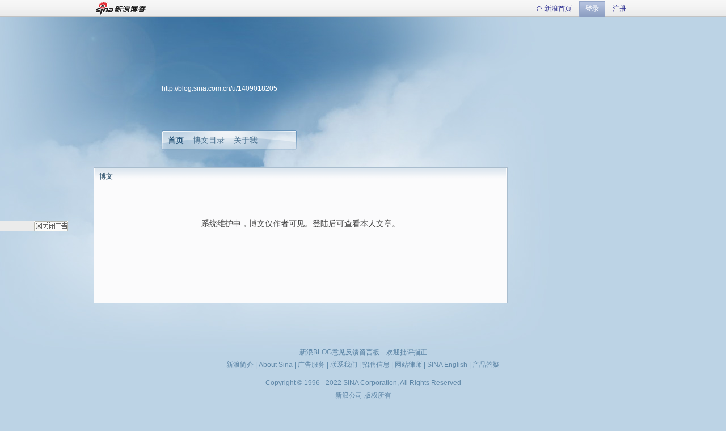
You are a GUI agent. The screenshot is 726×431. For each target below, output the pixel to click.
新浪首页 (558, 8)
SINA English (447, 365)
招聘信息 (376, 365)
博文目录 (209, 140)
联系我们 (343, 365)
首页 (176, 140)
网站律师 (408, 365)
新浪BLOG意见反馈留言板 (339, 352)
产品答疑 (486, 365)
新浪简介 (240, 365)
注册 (619, 8)
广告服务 (311, 365)
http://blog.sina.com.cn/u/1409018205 (219, 88)
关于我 (246, 140)
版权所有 (377, 395)
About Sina (276, 365)
